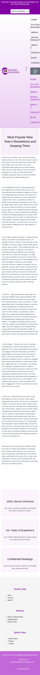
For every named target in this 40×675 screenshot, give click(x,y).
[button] (26, 68)
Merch (34, 32)
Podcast (35, 112)
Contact (35, 122)
